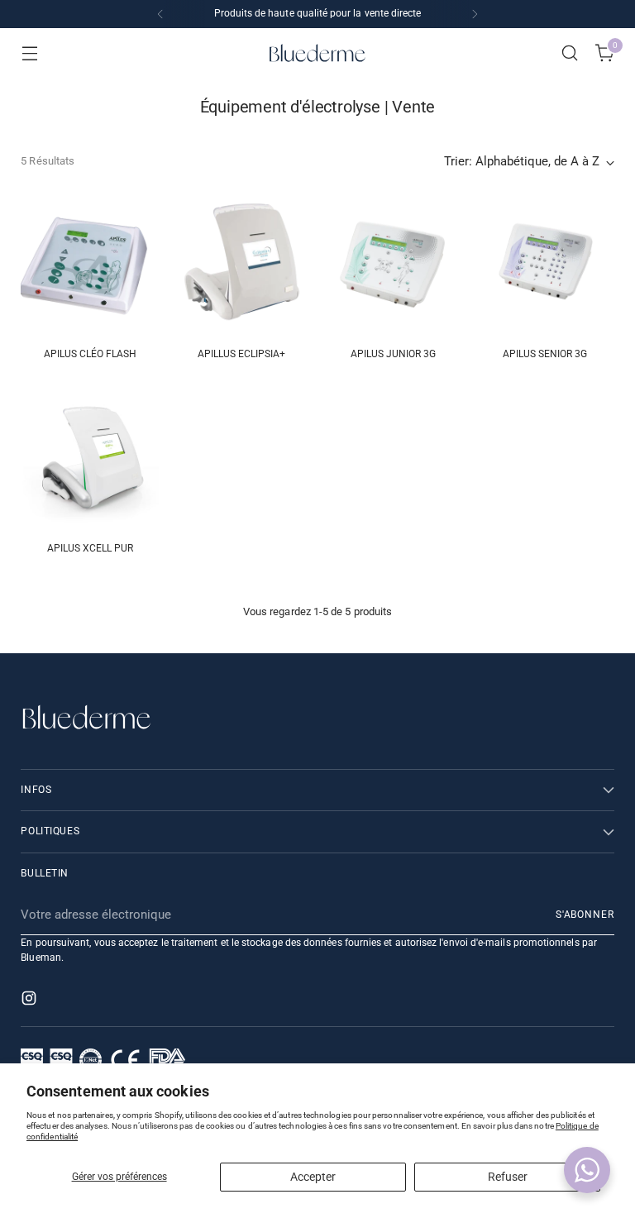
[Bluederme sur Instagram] (31, 1001)
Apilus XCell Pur (90, 548)
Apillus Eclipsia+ (241, 354)
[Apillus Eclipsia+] (242, 264)
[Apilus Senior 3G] (545, 264)
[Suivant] (474, 14)
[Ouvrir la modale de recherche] (570, 53)
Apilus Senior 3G (545, 354)
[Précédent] (160, 14)
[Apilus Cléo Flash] (90, 264)
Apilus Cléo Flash (90, 354)
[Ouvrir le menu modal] (29, 53)
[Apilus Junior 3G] (394, 264)
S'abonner (585, 914)
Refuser (508, 1176)
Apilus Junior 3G (393, 354)
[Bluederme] (317, 52)
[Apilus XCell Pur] (90, 458)
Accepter (313, 1176)
